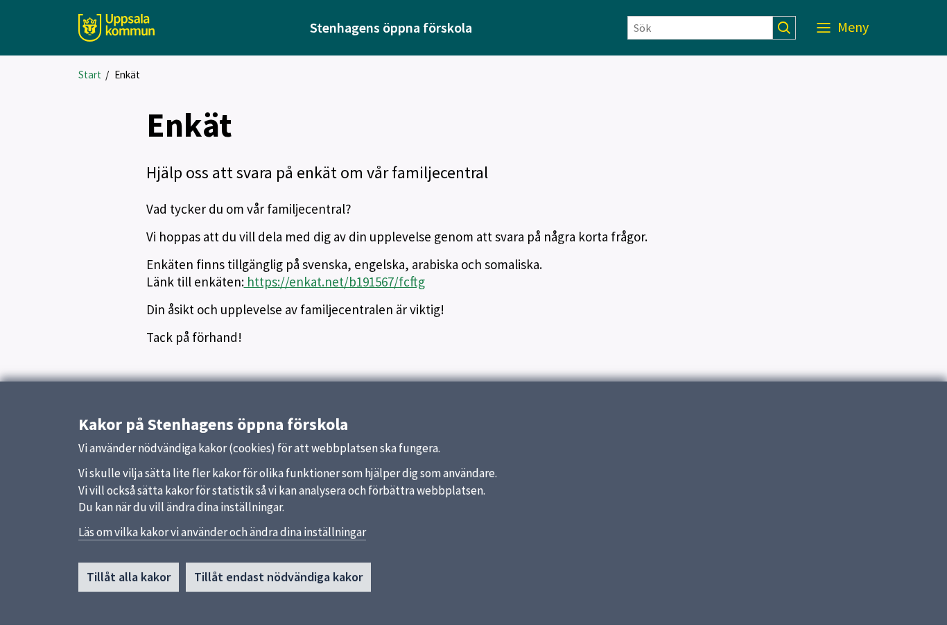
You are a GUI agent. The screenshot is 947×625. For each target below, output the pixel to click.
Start (89, 74)
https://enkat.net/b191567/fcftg (334, 281)
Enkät (127, 74)
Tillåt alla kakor (129, 577)
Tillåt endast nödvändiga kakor (278, 577)
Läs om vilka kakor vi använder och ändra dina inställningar (222, 532)
